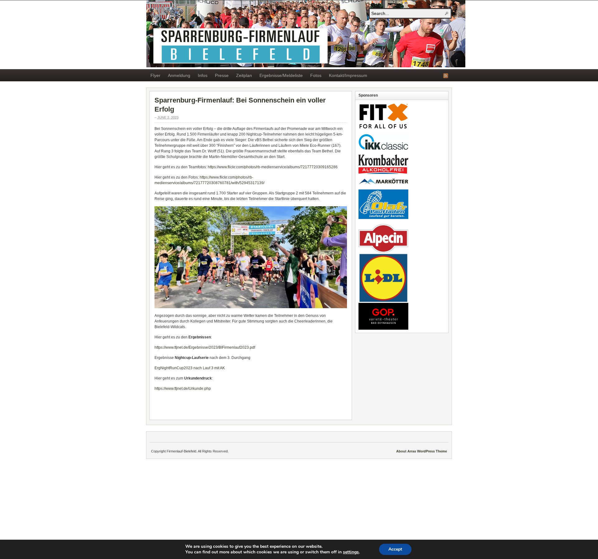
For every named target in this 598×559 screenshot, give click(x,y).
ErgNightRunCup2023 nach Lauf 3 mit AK (189, 368)
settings (351, 552)
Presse (222, 75)
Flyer (155, 75)
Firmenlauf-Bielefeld (305, 33)
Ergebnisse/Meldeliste (281, 75)
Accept (395, 549)
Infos (202, 75)
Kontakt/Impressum (348, 75)
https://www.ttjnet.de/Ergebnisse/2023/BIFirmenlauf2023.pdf (204, 347)
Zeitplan (244, 75)
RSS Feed (445, 75)
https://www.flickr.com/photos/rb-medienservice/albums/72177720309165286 (273, 167)
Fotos (315, 75)
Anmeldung (179, 75)
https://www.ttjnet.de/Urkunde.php (182, 388)
